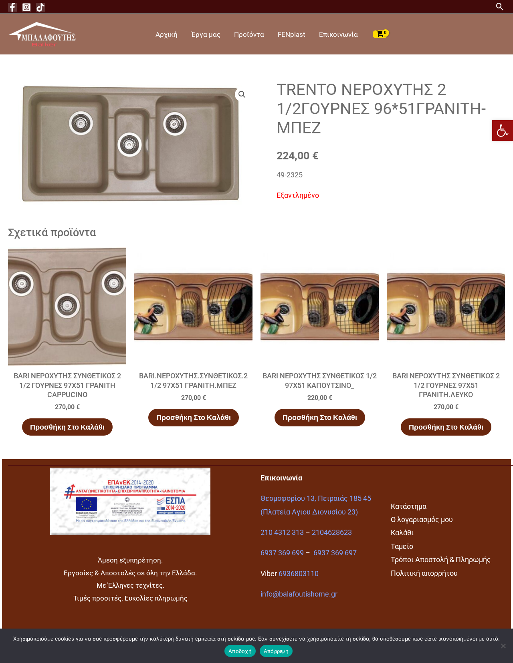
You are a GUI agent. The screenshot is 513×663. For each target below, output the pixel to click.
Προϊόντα (249, 34)
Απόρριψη (276, 651)
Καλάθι (402, 532)
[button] (502, 130)
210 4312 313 (282, 532)
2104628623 (332, 532)
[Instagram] (26, 7)
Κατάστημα (408, 506)
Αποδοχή (240, 651)
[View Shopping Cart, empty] (380, 34)
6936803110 (299, 573)
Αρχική (167, 34)
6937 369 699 (282, 552)
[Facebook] (12, 7)
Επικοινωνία (338, 34)
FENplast (291, 34)
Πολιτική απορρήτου (424, 573)
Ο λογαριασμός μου (422, 519)
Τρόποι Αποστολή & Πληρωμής (441, 559)
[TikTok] (40, 7)
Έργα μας (205, 34)
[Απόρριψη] (503, 646)
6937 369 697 (335, 552)
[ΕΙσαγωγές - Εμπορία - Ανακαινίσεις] (42, 33)
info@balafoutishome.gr (299, 594)
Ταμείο (402, 546)
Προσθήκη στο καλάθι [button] (67, 427)
